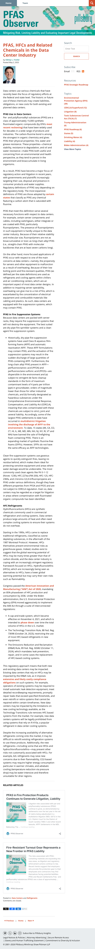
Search (76, 56)
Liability (69, 141)
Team (25, 3)
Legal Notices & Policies (14, 937)
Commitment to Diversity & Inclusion (63, 940)
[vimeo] (5, 933)
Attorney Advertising (36, 937)
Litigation (70, 111)
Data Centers (17, 898)
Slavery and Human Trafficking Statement (24, 940)
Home (8, 3)
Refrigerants (32, 898)
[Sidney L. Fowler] (10, 74)
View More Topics (72, 149)
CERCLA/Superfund (75, 107)
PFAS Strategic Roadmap (76, 84)
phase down (27, 622)
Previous (9, 920)
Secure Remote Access (58, 937)
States (68, 133)
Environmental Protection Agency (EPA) (75, 100)
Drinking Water (73, 137)
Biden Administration (76, 145)
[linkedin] (15, 933)
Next (31, 920)
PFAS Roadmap (73, 129)
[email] (20, 933)
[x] (10, 933)
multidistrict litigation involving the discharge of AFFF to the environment (29, 424)
